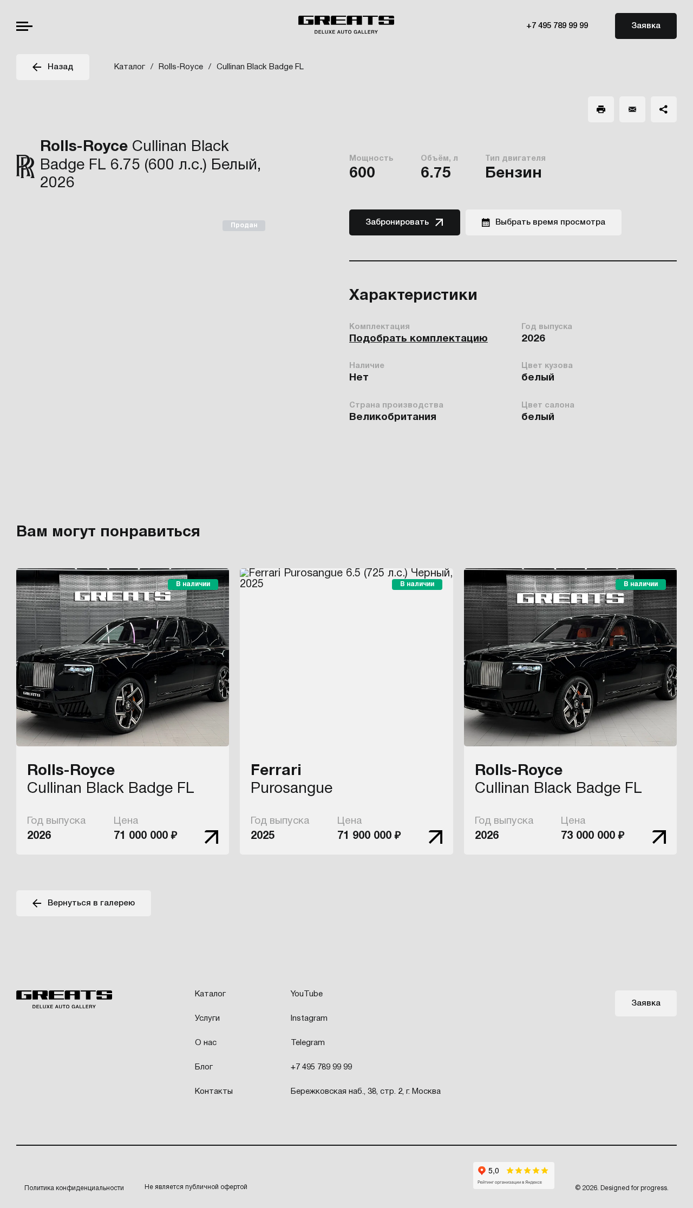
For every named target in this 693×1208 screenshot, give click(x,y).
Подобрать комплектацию (418, 339)
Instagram (309, 1018)
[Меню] (24, 26)
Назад (60, 67)
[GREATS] (346, 26)
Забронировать (397, 222)
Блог (204, 1067)
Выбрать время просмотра (550, 222)
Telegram (308, 1043)
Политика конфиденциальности (74, 1188)
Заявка (646, 26)
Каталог (210, 994)
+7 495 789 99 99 (557, 26)
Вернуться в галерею (91, 903)
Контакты (214, 1091)
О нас (206, 1043)
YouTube (307, 994)
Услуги (207, 1018)
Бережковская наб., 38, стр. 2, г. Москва (366, 1091)
